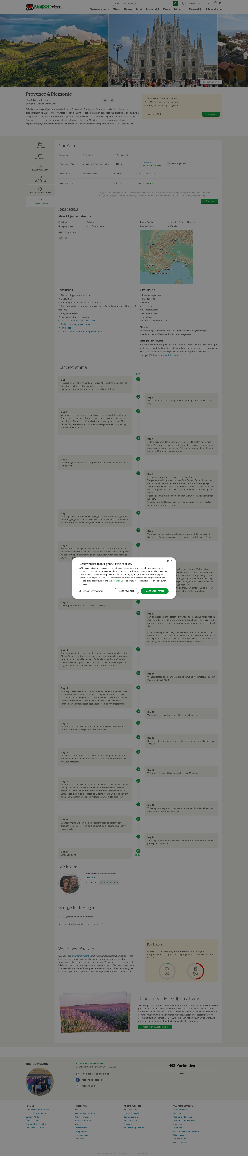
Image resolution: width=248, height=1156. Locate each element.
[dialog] (124, 578)
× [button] (171, 561)
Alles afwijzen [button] (126, 591)
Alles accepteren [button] (155, 591)
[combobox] (168, 561)
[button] (91, 591)
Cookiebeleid (114, 581)
